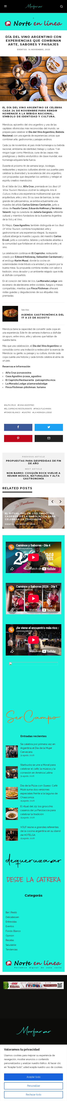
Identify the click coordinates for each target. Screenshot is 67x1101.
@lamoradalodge (37, 383)
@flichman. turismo (34, 387)
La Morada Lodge (43, 412)
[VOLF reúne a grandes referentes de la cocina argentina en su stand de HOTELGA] (12, 835)
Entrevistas (11, 921)
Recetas (10, 940)
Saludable (11, 945)
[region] (33, 1073)
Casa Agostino (26, 405)
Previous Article (33, 457)
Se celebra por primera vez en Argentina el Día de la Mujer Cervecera (37, 748)
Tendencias (12, 949)
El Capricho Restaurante (18, 409)
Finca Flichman (43, 409)
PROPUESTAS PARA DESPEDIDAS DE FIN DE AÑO (33, 462)
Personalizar (33, 1085)
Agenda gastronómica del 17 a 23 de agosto (42, 316)
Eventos (22, 50)
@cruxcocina (24, 372)
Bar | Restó (11, 912)
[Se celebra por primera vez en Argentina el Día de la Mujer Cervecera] (12, 752)
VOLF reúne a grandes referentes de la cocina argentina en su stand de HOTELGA (40, 831)
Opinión (10, 935)
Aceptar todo (33, 1077)
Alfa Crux (10, 405)
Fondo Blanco (12, 412)
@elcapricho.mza (45, 380)
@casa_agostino (31, 376)
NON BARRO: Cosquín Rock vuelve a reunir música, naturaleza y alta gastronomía (33, 476)
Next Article (33, 469)
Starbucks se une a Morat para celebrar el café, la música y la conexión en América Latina (38, 768)
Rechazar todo (33, 1094)
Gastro (27, 412)
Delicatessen (12, 917)
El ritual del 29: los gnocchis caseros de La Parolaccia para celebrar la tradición (38, 810)
